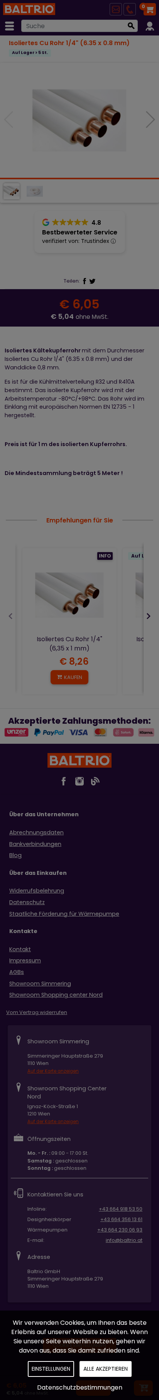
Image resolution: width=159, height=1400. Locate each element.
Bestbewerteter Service (79, 232)
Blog (15, 855)
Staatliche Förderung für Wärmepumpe (64, 914)
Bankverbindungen (35, 844)
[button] (150, 119)
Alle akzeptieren (105, 1369)
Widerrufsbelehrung (36, 891)
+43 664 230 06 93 (119, 1229)
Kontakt (20, 949)
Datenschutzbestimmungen (79, 1387)
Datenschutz (27, 902)
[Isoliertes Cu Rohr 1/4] (69, 595)
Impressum (25, 960)
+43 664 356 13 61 (121, 1219)
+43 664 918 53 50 (120, 1209)
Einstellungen (51, 1369)
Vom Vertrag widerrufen (36, 1012)
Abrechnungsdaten (36, 832)
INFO (105, 556)
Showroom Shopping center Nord (56, 995)
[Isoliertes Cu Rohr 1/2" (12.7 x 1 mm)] (79, 120)
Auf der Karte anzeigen (53, 1071)
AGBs (16, 972)
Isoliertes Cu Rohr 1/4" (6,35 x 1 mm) (69, 644)
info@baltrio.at (124, 1240)
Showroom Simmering (40, 983)
